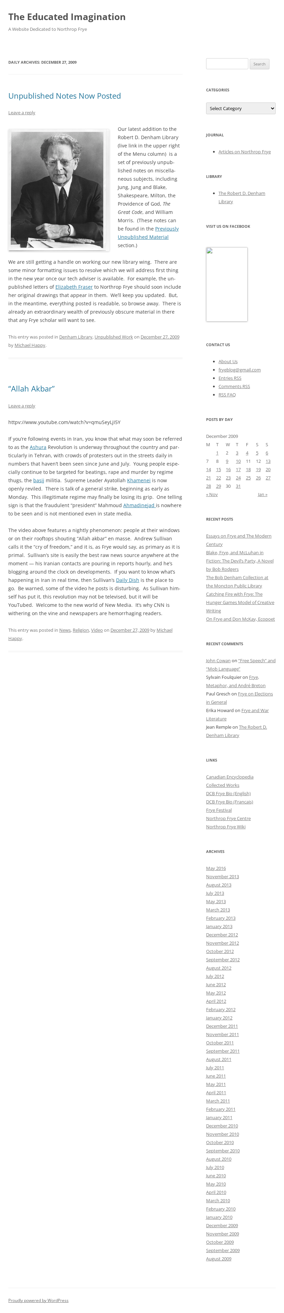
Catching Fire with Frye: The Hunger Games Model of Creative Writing (240, 602)
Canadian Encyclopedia (230, 777)
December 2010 (222, 1126)
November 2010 (222, 1134)
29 (218, 486)
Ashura (38, 447)
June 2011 (216, 1076)
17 (238, 469)
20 (268, 469)
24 (238, 478)
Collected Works (222, 785)
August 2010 (218, 1159)
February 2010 (221, 1209)
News (65, 630)
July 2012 (215, 976)
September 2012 (223, 959)
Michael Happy (30, 345)
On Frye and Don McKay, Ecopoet (240, 619)
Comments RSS (234, 386)
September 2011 (223, 1051)
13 (268, 461)
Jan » (262, 494)
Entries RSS (230, 378)
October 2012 (220, 951)
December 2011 (222, 1026)
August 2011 (218, 1059)
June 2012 (216, 984)
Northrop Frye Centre (228, 818)
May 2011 (216, 1084)
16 (228, 469)
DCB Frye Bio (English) (228, 793)
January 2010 (219, 1217)
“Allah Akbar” (31, 388)
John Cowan (218, 660)
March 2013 (218, 910)
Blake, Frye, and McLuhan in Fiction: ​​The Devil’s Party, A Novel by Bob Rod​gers (240, 560)
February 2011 (221, 1109)
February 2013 (221, 918)
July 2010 (215, 1167)
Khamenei (139, 480)
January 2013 (219, 926)
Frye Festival (219, 810)
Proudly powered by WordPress (38, 1300)
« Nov (212, 494)
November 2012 (222, 943)
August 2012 (218, 968)
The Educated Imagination (67, 16)
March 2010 (218, 1200)
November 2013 (222, 876)
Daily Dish (127, 580)
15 (218, 469)
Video (97, 630)
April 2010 (216, 1192)
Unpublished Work (114, 337)
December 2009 (222, 1225)
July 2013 (215, 893)
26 (258, 478)
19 (258, 469)
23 (228, 478)
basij (38, 480)
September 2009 (223, 1250)
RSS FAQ (227, 395)
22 (218, 478)
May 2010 (216, 1184)
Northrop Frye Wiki (226, 827)
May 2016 (216, 868)
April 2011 (216, 1092)
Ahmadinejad (139, 505)
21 (208, 478)
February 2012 (221, 1009)
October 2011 (220, 1043)
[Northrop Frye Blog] (227, 320)
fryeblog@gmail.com (240, 370)
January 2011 (219, 1117)
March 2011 (218, 1101)
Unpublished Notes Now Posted (64, 95)
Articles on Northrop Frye (245, 152)
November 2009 (222, 1234)
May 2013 (216, 901)
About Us (228, 361)
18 (248, 469)
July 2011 (215, 1067)
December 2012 (222, 935)
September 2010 (223, 1151)
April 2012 (216, 1001)
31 (238, 486)
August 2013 (218, 885)
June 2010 (216, 1175)
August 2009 (218, 1259)
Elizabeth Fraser (74, 287)
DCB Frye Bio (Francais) (229, 802)
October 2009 (220, 1242)
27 (268, 478)
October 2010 (220, 1142)
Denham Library (75, 337)
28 (208, 486)
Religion (81, 630)
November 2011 (222, 1034)
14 (208, 469)
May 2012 (216, 993)
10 (238, 461)
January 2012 (219, 1018)
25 (248, 478)
